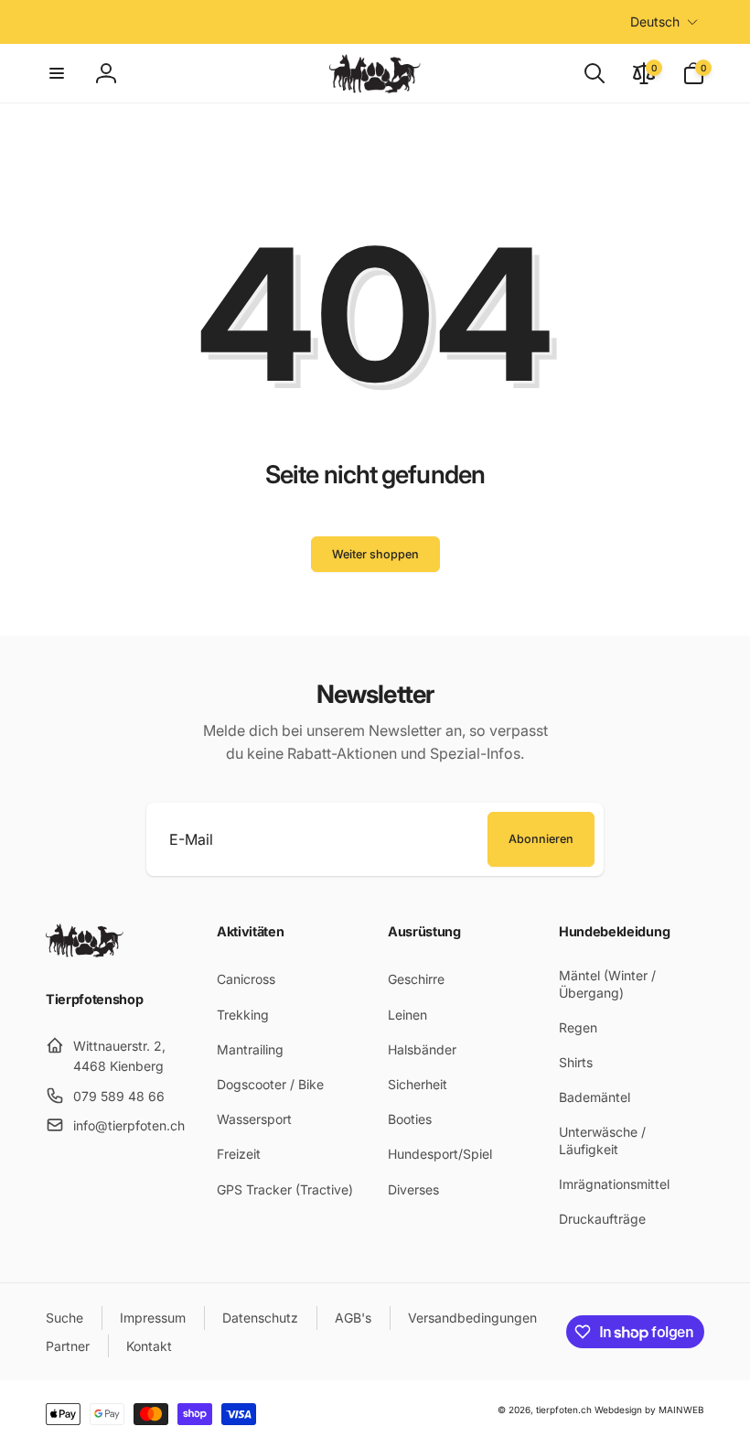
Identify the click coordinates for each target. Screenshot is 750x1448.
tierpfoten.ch (564, 1409)
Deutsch (655, 21)
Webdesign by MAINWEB (649, 1409)
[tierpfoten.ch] (84, 952)
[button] (57, 73)
